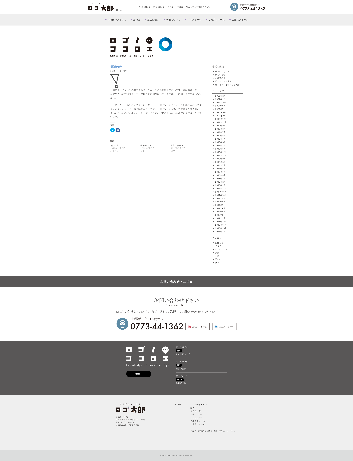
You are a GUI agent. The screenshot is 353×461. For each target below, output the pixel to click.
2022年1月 (220, 99)
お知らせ (219, 242)
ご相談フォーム (216, 19)
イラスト (219, 246)
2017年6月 (220, 208)
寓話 (217, 252)
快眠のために (147, 145)
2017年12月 (221, 188)
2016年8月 (220, 231)
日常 (125, 71)
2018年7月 (220, 165)
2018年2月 (220, 182)
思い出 (218, 259)
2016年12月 (221, 221)
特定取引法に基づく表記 (207, 431)
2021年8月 (220, 106)
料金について (173, 19)
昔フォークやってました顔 (227, 84)
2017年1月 (220, 218)
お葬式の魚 (220, 78)
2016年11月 (221, 225)
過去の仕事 (153, 19)
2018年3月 (220, 178)
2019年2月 (220, 145)
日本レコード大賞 (223, 81)
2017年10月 (221, 195)
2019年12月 (221, 119)
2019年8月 (220, 129)
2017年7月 (220, 205)
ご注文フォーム (240, 19)
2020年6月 (220, 112)
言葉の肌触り (177, 145)
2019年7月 (220, 132)
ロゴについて (221, 249)
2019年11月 (221, 122)
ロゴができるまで (117, 19)
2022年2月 (220, 96)
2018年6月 (220, 168)
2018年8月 (220, 162)
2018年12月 (221, 152)
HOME (178, 404)
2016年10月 (221, 228)
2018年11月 (221, 155)
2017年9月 (220, 198)
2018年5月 (220, 172)
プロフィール (194, 19)
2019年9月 (220, 125)
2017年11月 (221, 192)
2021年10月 (221, 102)
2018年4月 (220, 175)
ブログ (193, 431)
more (136, 373)
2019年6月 (220, 135)
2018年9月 (220, 158)
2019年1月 (220, 149)
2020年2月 (220, 115)
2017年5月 (220, 211)
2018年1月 (220, 185)
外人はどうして (222, 71)
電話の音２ (115, 145)
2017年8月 (220, 202)
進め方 (136, 19)
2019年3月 (220, 142)
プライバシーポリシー (228, 431)
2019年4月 (220, 139)
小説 (217, 256)
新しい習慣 (220, 75)
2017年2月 (220, 215)
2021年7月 (220, 109)
